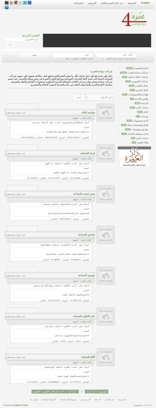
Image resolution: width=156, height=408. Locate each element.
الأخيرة (36, 391)
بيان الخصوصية (140, 405)
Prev (116, 159)
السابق (103, 391)
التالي (46, 391)
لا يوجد (76, 118)
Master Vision (21, 405)
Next (152, 159)
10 (53, 391)
